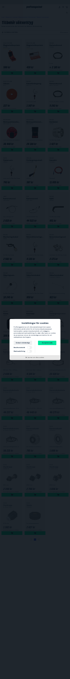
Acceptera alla (47, 343)
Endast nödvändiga (23, 343)
